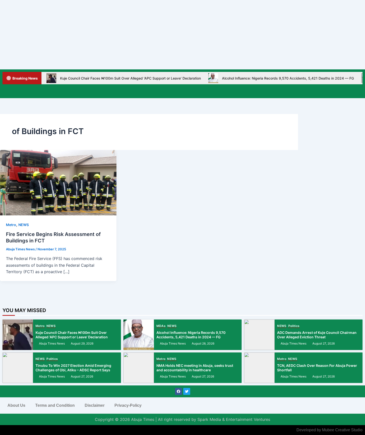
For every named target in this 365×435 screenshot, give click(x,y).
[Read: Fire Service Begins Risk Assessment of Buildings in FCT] (58, 182)
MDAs (161, 326)
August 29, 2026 (82, 343)
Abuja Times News (52, 343)
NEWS (23, 225)
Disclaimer (95, 405)
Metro (11, 225)
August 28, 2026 (203, 343)
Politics (294, 326)
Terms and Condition (55, 405)
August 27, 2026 (323, 343)
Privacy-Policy (128, 405)
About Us (16, 405)
